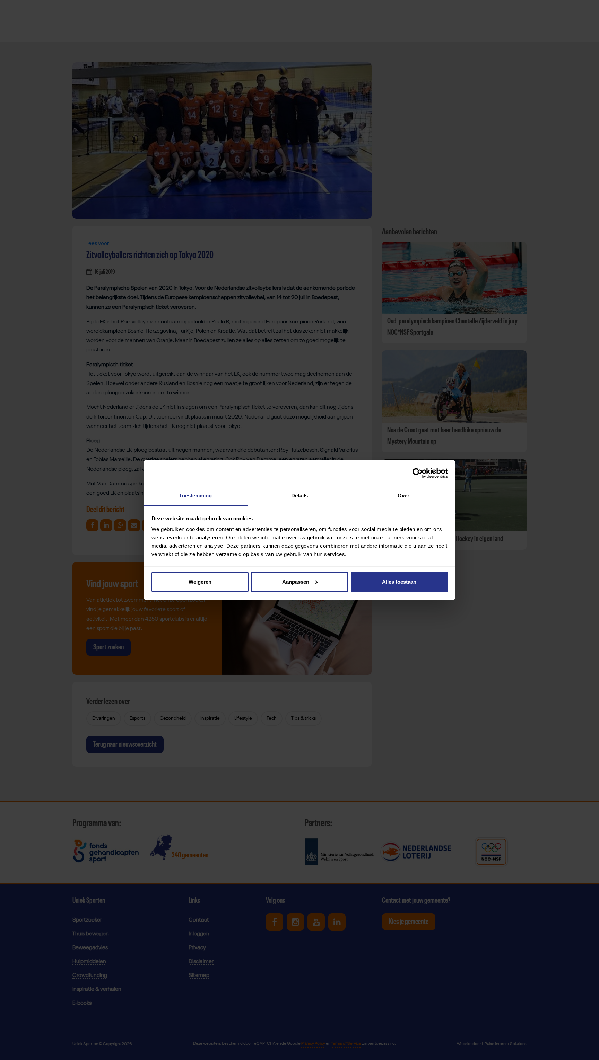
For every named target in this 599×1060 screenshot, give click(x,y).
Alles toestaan (399, 582)
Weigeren (200, 582)
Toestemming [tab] (195, 495)
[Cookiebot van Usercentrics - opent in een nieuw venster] (417, 473)
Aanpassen (295, 582)
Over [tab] (403, 495)
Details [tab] (299, 495)
